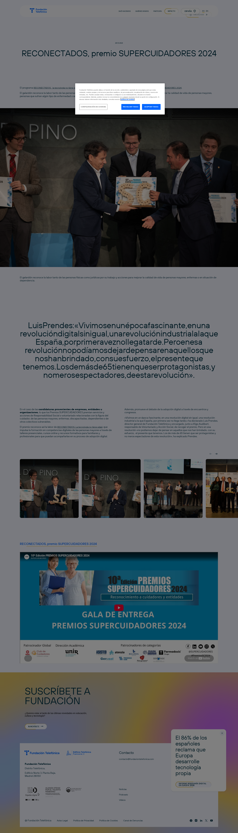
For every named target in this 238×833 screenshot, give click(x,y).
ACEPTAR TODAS (151, 107)
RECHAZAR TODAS (130, 107)
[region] (120, 98)
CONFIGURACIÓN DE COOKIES (93, 107)
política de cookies (127, 99)
